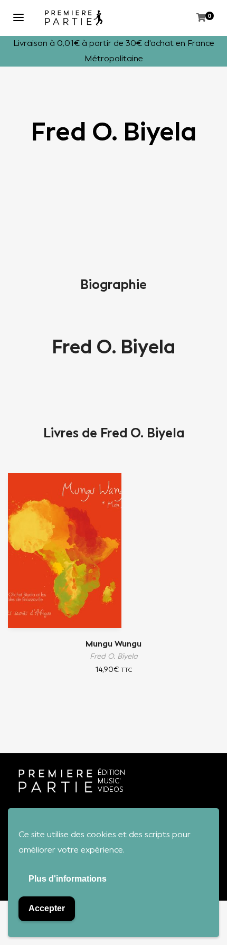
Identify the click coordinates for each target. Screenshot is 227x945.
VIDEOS (111, 789)
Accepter (47, 908)
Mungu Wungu (113, 643)
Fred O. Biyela (113, 347)
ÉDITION (111, 772)
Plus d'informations (68, 878)
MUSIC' (109, 781)
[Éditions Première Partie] (74, 18)
